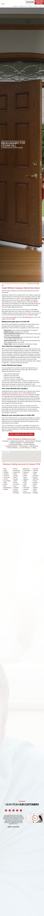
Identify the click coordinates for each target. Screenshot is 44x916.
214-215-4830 (30, 2)
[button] (2, 821)
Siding (30, 6)
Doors (35, 6)
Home (3, 283)
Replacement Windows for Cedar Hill (16, 283)
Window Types (23, 6)
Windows (15, 6)
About (40, 6)
